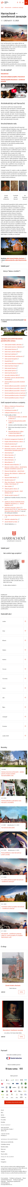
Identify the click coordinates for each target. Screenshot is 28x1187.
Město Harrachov (9, 455)
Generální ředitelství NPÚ (11, 375)
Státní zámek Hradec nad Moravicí (14, 356)
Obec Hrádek (8, 486)
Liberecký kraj (8, 452)
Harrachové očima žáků (8, 827)
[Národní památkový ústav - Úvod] (5, 2)
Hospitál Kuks (8, 361)
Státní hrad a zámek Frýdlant (12, 351)
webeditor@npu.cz (5, 1183)
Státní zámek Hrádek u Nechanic (13, 344)
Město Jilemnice (9, 457)
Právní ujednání (4, 1178)
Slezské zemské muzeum (11, 495)
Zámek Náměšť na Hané (11, 521)
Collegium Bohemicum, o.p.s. (12, 412)
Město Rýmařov (9, 462)
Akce (2, 1112)
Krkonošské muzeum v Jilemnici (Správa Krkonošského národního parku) (15, 449)
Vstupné (3, 1151)
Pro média (3, 1119)
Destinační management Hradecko (14, 439)
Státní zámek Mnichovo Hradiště (13, 363)
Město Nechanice (9, 460)
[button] (2, 33)
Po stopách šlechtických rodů (14, 1102)
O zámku (3, 1159)
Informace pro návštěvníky (7, 1142)
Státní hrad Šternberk (10, 373)
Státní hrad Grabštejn (10, 354)
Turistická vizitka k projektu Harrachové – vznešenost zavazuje (12, 907)
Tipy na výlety (4, 1154)
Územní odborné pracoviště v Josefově (15, 386)
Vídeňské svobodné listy (11, 519)
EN (23, 2)
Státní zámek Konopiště (11, 358)
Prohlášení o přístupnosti (16, 1178)
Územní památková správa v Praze (14, 397)
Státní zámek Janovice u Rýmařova (14, 347)
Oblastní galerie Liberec (11, 488)
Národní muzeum (9, 480)
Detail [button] (21, 992)
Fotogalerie (3, 1162)
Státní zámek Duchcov (10, 349)
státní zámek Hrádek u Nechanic (15, 258)
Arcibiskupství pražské (11, 410)
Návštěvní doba (4, 1146)
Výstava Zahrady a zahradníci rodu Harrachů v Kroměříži (11, 801)
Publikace (3, 1117)
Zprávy (2, 1115)
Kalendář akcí (5, 73)
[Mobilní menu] (26, 2)
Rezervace (3, 1149)
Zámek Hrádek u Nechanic (12, 985)
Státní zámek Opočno (10, 368)
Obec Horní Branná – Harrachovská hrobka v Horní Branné (14, 483)
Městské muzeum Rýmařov (12, 464)
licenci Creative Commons (10, 1168)
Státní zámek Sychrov (10, 370)
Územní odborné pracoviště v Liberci (14, 388)
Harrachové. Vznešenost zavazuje (13, 1030)
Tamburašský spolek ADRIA (15, 435)
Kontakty (3, 1122)
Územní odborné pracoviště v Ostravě (15, 390)
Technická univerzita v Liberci (12, 507)
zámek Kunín (20, 471)
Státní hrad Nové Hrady (11, 366)
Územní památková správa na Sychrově (15, 393)
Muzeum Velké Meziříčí (11, 477)
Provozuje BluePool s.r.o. (6, 1184)
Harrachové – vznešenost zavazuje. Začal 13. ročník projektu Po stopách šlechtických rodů (12, 935)
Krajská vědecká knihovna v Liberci (14, 441)
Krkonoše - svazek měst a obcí (13, 446)
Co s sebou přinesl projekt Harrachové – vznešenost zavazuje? (12, 880)
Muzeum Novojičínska (10, 471)
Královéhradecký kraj (10, 444)
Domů (2, 1110)
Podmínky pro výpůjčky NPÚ (13, 1181)
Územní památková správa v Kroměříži (15, 395)
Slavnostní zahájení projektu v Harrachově (13, 76)
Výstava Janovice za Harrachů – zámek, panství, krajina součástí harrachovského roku (12, 773)
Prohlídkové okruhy (5, 1144)
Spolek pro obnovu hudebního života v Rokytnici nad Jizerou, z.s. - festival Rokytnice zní (14, 503)
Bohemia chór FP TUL (10, 509)
